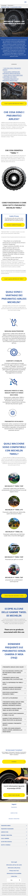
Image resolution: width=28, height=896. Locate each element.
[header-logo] (6, 2)
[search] (22, 2)
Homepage (3, 5)
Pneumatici (10, 5)
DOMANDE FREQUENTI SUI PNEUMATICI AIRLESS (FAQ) (10, 79)
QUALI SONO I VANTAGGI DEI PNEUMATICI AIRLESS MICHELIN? (11, 72)
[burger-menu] (25, 2)
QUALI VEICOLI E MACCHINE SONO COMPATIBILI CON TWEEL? (13, 76)
